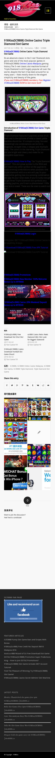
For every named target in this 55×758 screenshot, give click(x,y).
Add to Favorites (10, 19)
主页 (16, 27)
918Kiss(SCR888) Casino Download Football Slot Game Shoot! (14, 351)
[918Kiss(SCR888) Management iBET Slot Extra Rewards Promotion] (15, 455)
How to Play (25, 161)
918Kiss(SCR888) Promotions (17, 275)
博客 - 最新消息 (11, 24)
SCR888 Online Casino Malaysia (30, 366)
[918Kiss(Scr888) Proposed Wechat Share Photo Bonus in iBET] (15, 478)
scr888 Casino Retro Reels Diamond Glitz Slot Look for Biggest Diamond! (38, 337)
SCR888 (43, 48)
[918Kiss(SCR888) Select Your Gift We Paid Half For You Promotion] (39, 478)
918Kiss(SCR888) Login (25, 233)
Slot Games (29, 48)
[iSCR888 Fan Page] (23, 622)
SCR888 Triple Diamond (23, 369)
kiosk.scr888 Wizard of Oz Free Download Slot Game (27, 653)
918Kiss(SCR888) (11, 51)
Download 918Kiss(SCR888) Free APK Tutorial (27, 247)
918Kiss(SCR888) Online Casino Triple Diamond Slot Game (27, 42)
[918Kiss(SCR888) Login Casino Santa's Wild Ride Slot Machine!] (39, 409)
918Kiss (15, 755)
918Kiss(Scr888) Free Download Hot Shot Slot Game (13, 337)
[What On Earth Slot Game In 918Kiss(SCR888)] (39, 455)
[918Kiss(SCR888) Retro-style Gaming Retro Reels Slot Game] (39, 432)
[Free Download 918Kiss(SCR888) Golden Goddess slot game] (15, 409)
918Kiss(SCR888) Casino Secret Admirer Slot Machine (27, 678)
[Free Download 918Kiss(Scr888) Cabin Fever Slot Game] (15, 432)
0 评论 (16, 48)
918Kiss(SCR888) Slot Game (31, 128)
